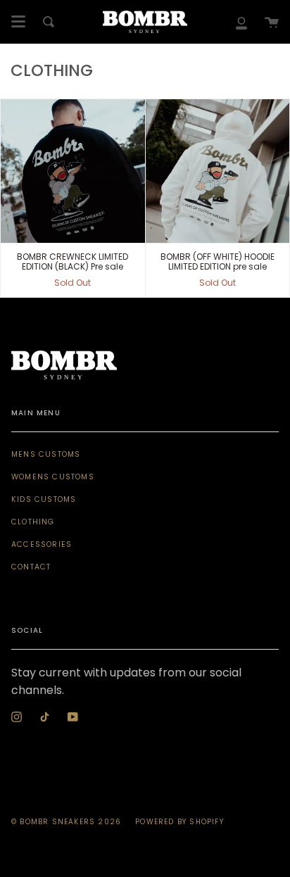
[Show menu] (18, 21)
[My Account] (241, 22)
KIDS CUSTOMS (43, 499)
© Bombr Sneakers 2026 (66, 821)
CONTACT (31, 567)
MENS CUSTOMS (45, 454)
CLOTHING (33, 522)
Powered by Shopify (179, 821)
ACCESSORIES (41, 544)
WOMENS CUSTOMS (52, 477)
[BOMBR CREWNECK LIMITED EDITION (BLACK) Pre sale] (73, 171)
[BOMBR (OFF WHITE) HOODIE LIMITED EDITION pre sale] (218, 171)
